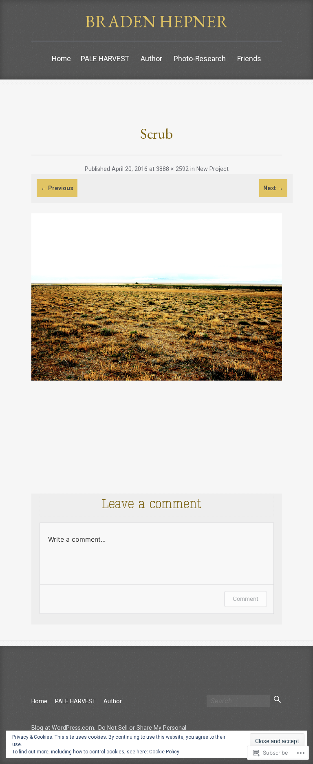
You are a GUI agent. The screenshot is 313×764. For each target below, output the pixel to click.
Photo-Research (200, 59)
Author (151, 59)
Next (273, 188)
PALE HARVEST (105, 59)
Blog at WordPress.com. (63, 727)
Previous (57, 188)
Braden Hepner (156, 21)
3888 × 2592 (172, 169)
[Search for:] (238, 701)
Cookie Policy (164, 752)
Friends (249, 59)
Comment (245, 598)
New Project (212, 169)
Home (61, 59)
